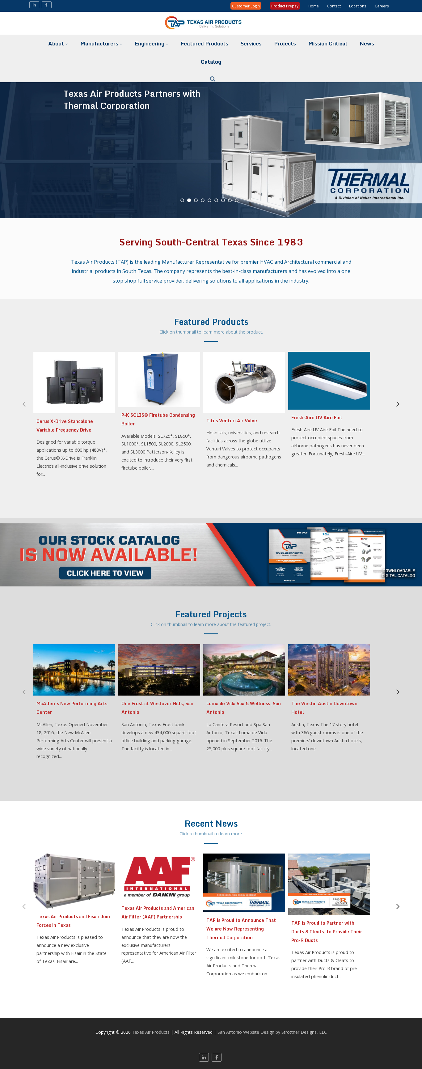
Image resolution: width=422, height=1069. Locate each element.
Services (251, 43)
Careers (382, 5)
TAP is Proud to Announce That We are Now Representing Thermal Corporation (241, 929)
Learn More (84, 167)
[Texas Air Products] (211, 31)
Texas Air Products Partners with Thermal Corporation (131, 99)
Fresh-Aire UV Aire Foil (316, 417)
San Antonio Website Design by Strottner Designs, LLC (272, 1032)
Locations (357, 5)
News (367, 43)
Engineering (149, 43)
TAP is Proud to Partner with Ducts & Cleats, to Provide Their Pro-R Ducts (326, 931)
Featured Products (204, 43)
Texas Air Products (151, 1032)
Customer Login (246, 5)
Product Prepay (284, 5)
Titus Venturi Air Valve (231, 420)
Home (313, 5)
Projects (285, 43)
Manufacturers (99, 43)
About (56, 43)
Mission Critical (327, 43)
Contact (334, 5)
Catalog (211, 61)
